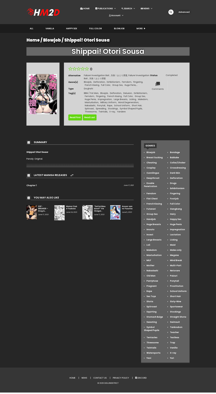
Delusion (127, 93)
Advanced (184, 12)
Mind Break (176, 260)
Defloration (99, 82)
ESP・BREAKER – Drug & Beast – (43, 209)
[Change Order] (72, 175)
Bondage (175, 152)
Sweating (151, 322)
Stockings (113, 108)
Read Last (89, 117)
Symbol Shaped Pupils (131, 108)
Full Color (95, 28)
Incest (149, 234)
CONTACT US (100, 377)
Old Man (150, 275)
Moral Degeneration (128, 102)
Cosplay (150, 167)
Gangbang (176, 208)
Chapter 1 (31, 185)
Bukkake (174, 157)
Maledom (143, 99)
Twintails (103, 111)
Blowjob (119, 28)
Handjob (151, 219)
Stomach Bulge (154, 316)
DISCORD (142, 377)
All (31, 28)
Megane (174, 255)
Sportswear (176, 306)
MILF (148, 260)
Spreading (101, 108)
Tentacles (151, 337)
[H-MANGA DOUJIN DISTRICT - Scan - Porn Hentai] (43, 11)
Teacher (174, 332)
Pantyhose (152, 280)
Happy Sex (71, 28)
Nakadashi (90, 105)
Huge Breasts (153, 224)
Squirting (151, 311)
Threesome (91, 111)
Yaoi (148, 358)
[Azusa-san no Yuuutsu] (115, 212)
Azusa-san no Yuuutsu (127, 207)
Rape (109, 105)
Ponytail (101, 105)
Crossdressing (178, 167)
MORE (140, 28)
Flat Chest (152, 198)
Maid (172, 244)
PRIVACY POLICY (121, 377)
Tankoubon (176, 327)
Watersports (153, 352)
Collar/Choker (177, 162)
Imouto (150, 229)
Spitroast (89, 108)
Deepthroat (152, 178)
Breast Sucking (154, 157)
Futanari (151, 208)
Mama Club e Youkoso (71, 207)
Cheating (151, 162)
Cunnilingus (152, 172)
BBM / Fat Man (91, 93)
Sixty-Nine (175, 301)
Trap (172, 342)
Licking (132, 99)
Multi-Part (175, 265)
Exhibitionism (113, 82)
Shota (149, 301)
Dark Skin (175, 172)
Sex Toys (151, 296)
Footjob (174, 198)
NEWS (146, 8)
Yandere (121, 111)
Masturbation (91, 102)
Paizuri (173, 275)
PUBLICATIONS (105, 8)
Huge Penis (130, 85)
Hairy (173, 214)
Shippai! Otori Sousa (87, 40)
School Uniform (122, 105)
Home (33, 40)
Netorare (175, 270)
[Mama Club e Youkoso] (59, 212)
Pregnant (151, 286)
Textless (174, 337)
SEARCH (127, 8)
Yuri (172, 358)
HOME (86, 8)
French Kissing (92, 85)
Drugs (173, 183)
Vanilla (50, 28)
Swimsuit (175, 322)
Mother (150, 265)
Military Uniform (108, 102)
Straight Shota (178, 316)
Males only (175, 250)
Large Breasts (120, 99)
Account (115, 15)
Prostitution (176, 286)
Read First (75, 117)
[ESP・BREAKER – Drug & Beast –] (31, 212)
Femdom (126, 82)
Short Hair (137, 105)
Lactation (175, 234)
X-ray (112, 111)
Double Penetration (150, 185)
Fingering (138, 82)
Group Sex (117, 85)
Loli (148, 244)
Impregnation (105, 99)
